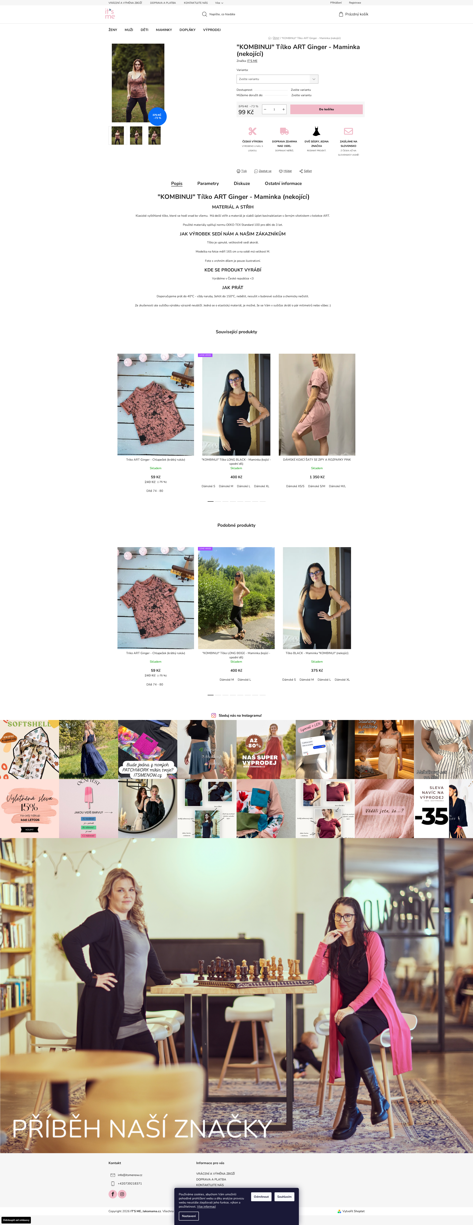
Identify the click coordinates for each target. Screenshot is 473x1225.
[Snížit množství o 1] (265, 109)
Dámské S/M (316, 486)
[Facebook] (113, 1194)
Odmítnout (261, 1197)
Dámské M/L (337, 486)
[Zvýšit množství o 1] (283, 109)
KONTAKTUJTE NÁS (196, 3)
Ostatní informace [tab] (283, 183)
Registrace (355, 2)
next (362, 426)
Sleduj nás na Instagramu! (240, 715)
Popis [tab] (177, 183)
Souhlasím (284, 1197)
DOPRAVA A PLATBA (163, 3)
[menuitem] (113, 30)
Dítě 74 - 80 (154, 491)
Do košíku (326, 109)
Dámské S (208, 486)
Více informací (206, 1207)
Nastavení (189, 1216)
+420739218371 (130, 1184)
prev (111, 426)
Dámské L (243, 486)
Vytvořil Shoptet (354, 1211)
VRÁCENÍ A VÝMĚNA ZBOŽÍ (125, 3)
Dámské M (226, 486)
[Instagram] (122, 1194)
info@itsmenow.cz (130, 1175)
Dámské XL (261, 486)
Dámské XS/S (295, 486)
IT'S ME (252, 61)
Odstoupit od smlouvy (16, 1220)
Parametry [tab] (208, 183)
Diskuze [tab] (242, 183)
